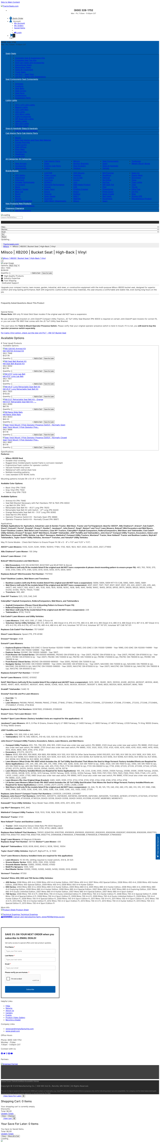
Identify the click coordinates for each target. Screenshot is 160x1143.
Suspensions (20, 95)
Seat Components (14, 79)
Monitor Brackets (81, 163)
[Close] (23, 1096)
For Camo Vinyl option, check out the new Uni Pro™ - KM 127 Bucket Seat (33, 333)
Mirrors (76, 161)
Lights (8, 100)
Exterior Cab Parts (52, 166)
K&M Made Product (81, 184)
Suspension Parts (23, 98)
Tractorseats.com (11, 244)
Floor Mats (20, 149)
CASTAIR (48, 173)
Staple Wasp (137, 175)
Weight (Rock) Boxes (141, 163)
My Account (19, 23)
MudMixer (106, 175)
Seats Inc (136, 173)
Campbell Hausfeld (23, 201)
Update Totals (7, 1113)
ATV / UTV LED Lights (25, 105)
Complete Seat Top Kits (25, 60)
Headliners (20, 154)
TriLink (134, 187)
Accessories (20, 166)
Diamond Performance (54, 184)
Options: (4, 265)
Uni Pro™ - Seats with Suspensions (30, 76)
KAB (75, 187)
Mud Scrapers (79, 166)
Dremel (47, 187)
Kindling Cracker (80, 189)
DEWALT (48, 182)
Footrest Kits (21, 152)
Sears (104, 201)
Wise (134, 194)
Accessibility (29, 1081)
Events (9, 1015)
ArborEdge (20, 177)
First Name (10, 947)
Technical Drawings (29, 914)
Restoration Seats (23, 67)
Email (8, 964)
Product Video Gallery (15, 1017)
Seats (8, 53)
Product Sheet (22, 910)
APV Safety (20, 175)
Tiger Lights (137, 182)
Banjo (17, 187)
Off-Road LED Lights (24, 119)
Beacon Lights (21, 107)
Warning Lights (21, 126)
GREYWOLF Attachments (55, 201)
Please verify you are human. (17, 972)
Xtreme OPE (137, 196)
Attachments (20, 168)
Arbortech (19, 180)
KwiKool (76, 194)
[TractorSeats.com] (10, 6)
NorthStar (106, 180)
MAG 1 (76, 196)
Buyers (18, 198)
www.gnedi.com (13, 1031)
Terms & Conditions (18, 1081)
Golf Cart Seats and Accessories (29, 62)
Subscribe (30, 989)
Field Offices (20, 147)
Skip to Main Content (10, 2)
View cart (8, 1118)
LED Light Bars (21, 109)
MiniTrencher (108, 173)
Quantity (4, 273)
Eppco (47, 191)
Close (4, 1116)
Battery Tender (21, 189)
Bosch (18, 194)
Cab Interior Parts (13, 133)
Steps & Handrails (13, 128)
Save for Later (47, 273)
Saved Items (19, 28)
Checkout (11, 1116)
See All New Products (24, 206)
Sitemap (36, 1081)
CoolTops (48, 180)
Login (19, 32)
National (106, 177)
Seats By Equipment (24, 69)
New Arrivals (20, 163)
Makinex (77, 198)
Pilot (104, 187)
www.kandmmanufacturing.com (20, 1029)
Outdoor (77, 168)
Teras (134, 180)
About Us (10, 1010)
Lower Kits (20, 156)
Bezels (18, 138)
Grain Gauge (49, 196)
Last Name (10, 956)
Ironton (76, 180)
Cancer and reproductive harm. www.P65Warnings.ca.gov (34, 917)
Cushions (19, 86)
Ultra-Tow (136, 189)
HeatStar (77, 175)
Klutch (76, 191)
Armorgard (20, 184)
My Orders (18, 25)
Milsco (76, 201)
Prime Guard (107, 191)
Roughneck (107, 198)
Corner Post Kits (22, 142)
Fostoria (47, 194)
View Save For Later (12, 1096)
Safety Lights (21, 121)
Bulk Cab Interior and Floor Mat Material (33, 140)
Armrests (19, 84)
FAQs (8, 1006)
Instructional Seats (23, 65)
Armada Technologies (24, 182)
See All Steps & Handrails (26, 130)
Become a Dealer (13, 1020)
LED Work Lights (22, 114)
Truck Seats (20, 72)
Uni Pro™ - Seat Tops (24, 74)
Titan (134, 184)
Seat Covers (20, 91)
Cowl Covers (21, 145)
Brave (17, 196)
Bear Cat (19, 191)
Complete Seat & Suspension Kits (30, 58)
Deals (46, 163)
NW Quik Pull (108, 184)
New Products (12, 203)
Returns (9, 1008)
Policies (3, 1081)
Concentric (49, 177)
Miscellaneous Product (142, 198)
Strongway (136, 177)
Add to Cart (36, 273)
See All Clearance (23, 210)
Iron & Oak (78, 177)
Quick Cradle (108, 194)
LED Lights (20, 112)
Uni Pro (135, 191)
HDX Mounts (78, 173)
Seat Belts (19, 88)
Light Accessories (23, 116)
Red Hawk (107, 196)
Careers (9, 1013)
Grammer (48, 198)
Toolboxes (136, 161)
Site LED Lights (22, 123)
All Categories (12, 159)
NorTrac (106, 182)
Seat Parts (19, 93)
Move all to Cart (13, 1136)
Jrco (75, 182)
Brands (9, 171)
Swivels (105, 168)
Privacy (8, 1081)
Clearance (10, 208)
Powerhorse (107, 189)
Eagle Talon (49, 189)
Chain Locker (50, 175)
